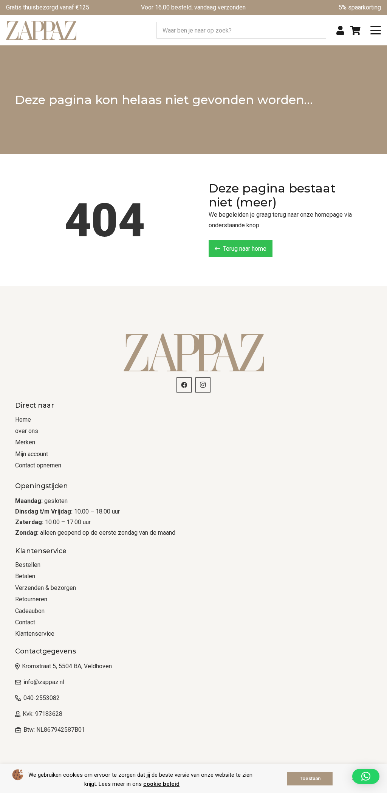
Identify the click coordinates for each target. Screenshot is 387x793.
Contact (25, 622)
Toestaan (310, 778)
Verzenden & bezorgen (45, 587)
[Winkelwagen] (355, 30)
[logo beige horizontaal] (41, 30)
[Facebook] (184, 385)
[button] (375, 30)
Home (23, 419)
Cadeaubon (30, 611)
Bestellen (27, 564)
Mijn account (31, 454)
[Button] (340, 30)
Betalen (25, 576)
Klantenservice (34, 633)
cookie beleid (161, 784)
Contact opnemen (38, 465)
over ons (26, 431)
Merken (25, 442)
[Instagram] (203, 385)
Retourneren (31, 599)
